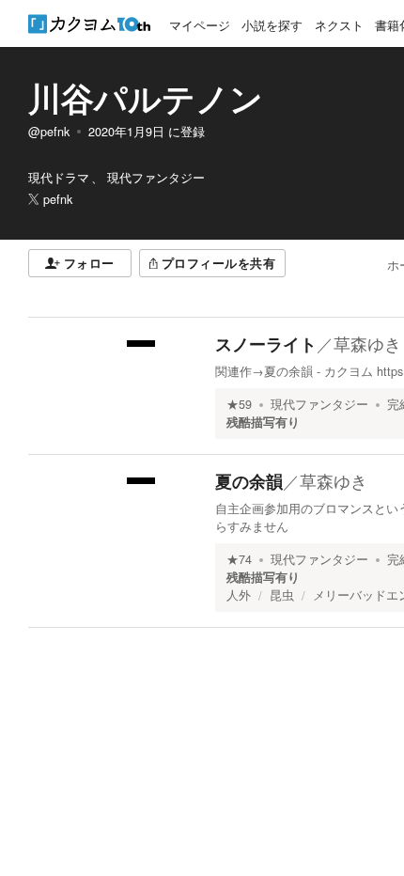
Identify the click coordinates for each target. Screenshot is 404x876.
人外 (238, 595)
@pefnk (49, 131)
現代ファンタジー (319, 404)
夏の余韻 (249, 481)
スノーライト (266, 344)
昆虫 (282, 595)
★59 (239, 404)
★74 (239, 559)
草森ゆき (367, 343)
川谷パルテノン (145, 97)
